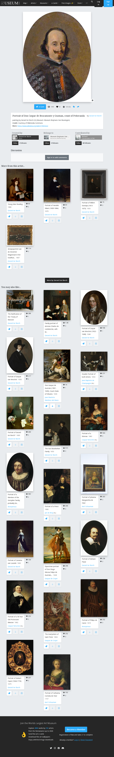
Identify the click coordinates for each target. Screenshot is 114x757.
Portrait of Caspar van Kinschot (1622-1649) (89, 331)
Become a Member (76, 729)
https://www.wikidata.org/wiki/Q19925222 (32, 126)
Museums (43, 3)
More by (57, 280)
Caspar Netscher (14, 626)
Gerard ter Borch (95, 116)
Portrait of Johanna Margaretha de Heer (89, 500)
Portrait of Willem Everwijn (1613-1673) (88, 206)
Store (79, 3)
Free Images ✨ (67, 3)
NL (21, 626)
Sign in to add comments (57, 157)
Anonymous (12, 507)
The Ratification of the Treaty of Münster (14, 317)
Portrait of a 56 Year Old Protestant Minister (15, 619)
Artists (33, 3)
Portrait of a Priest (52, 506)
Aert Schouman (50, 702)
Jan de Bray (49, 513)
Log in (76, 740)
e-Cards (54, 3)
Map (24, 3)
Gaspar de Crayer (51, 578)
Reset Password (87, 740)
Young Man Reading (15, 204)
